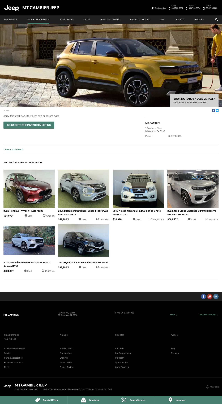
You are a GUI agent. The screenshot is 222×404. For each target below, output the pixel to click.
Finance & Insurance (140, 19)
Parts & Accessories (110, 19)
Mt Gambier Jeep (40, 7)
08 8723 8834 (194, 8)
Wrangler (64, 335)
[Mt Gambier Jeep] (11, 8)
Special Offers (66, 19)
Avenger (174, 335)
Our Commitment (123, 353)
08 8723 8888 (174, 136)
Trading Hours (207, 314)
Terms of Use (66, 362)
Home (6, 110)
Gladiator (119, 335)
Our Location (160, 8)
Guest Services (122, 367)
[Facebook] (213, 110)
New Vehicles (10, 19)
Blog (173, 348)
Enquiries (199, 19)
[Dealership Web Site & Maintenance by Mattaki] (213, 387)
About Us (180, 19)
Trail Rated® (10, 339)
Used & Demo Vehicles (38, 19)
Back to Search (14, 149)
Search (216, 19)
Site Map (175, 353)
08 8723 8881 (177, 8)
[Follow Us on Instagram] (216, 296)
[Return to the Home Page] (8, 386)
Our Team (119, 358)
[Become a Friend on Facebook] (203, 296)
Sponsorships (121, 362)
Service (86, 19)
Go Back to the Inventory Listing (29, 124)
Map (172, 314)
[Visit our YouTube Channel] (209, 296)
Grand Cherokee (11, 335)
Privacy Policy (66, 367)
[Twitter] (217, 110)
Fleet (162, 19)
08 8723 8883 (211, 8)
